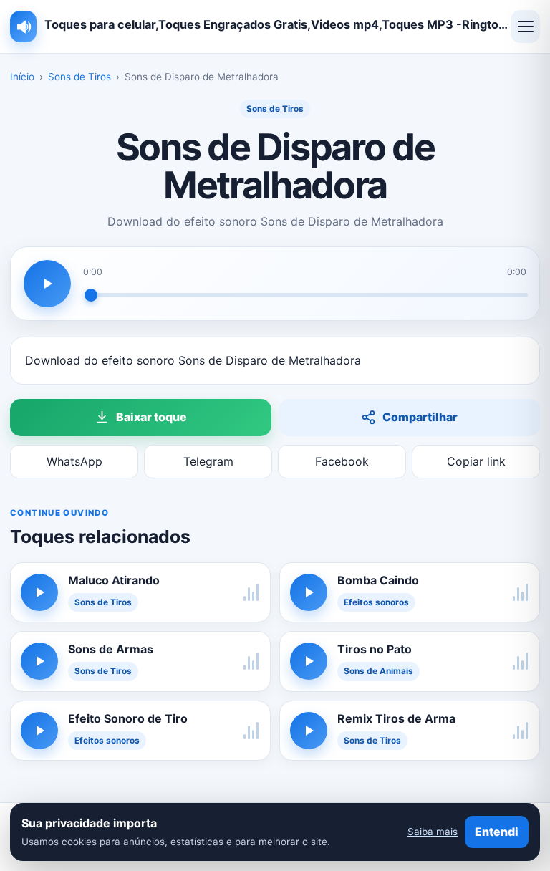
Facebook (342, 461)
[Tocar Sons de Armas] (39, 661)
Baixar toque (151, 417)
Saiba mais (432, 831)
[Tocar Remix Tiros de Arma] (308, 730)
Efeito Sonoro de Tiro (128, 718)
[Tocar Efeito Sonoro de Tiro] (39, 730)
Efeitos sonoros (376, 602)
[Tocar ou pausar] (47, 283)
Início (22, 76)
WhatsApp (74, 461)
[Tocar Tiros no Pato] (308, 661)
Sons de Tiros (79, 76)
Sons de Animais (378, 671)
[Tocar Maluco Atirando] (39, 592)
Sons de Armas (110, 649)
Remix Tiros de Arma (396, 718)
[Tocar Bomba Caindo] (308, 592)
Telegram (208, 461)
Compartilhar (420, 417)
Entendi (496, 831)
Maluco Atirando (114, 580)
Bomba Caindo (378, 580)
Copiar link (476, 461)
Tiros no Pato (374, 649)
